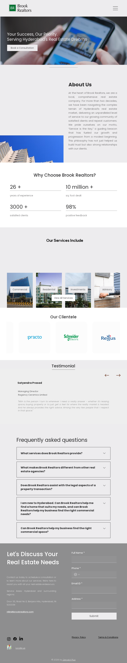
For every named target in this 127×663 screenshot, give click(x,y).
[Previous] (107, 375)
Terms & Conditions (108, 637)
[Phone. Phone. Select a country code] (77, 575)
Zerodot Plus (69, 659)
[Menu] (115, 8)
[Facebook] (15, 639)
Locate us (20, 648)
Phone (76, 568)
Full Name (78, 552)
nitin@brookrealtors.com (20, 611)
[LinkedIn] (21, 639)
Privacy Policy (79, 637)
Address (77, 599)
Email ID (77, 583)
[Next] (118, 375)
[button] (22, 48)
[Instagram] (9, 639)
